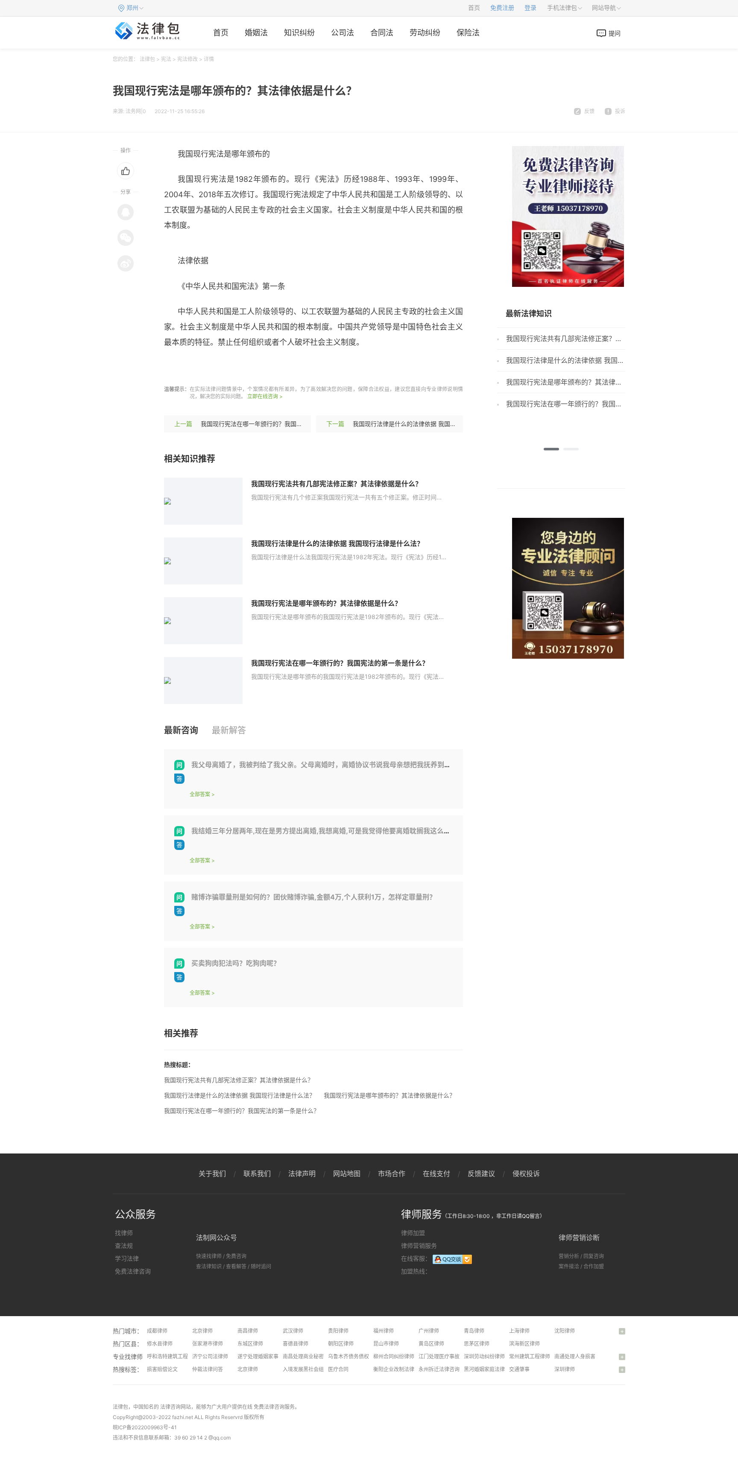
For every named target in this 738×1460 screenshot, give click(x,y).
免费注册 (502, 8)
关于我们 (212, 1173)
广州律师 (429, 1331)
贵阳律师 (338, 1331)
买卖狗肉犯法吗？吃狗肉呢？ (235, 963)
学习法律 (127, 1258)
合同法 (381, 32)
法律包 (147, 59)
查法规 (124, 1245)
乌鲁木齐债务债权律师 (353, 1356)
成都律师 (157, 1331)
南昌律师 (247, 1331)
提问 (615, 33)
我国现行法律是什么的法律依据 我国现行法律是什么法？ (428, 423)
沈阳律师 (564, 1331)
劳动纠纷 (425, 32)
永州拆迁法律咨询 (439, 1369)
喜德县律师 (295, 1343)
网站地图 (346, 1173)
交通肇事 (519, 1369)
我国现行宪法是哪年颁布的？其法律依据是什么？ (326, 603)
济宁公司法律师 (210, 1356)
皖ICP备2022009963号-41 (145, 1427)
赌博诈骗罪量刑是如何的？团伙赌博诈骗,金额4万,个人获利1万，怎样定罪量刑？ (313, 897)
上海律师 (519, 1331)
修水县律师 (160, 1343)
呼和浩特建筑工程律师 (172, 1356)
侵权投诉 (526, 1173)
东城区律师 (250, 1343)
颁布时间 (303, 367)
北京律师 (202, 1331)
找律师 (124, 1232)
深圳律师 (564, 1369)
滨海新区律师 (524, 1343)
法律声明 (302, 1173)
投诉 (620, 111)
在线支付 (436, 1173)
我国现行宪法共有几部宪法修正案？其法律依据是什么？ (336, 483)
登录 (530, 8)
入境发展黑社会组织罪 (308, 1369)
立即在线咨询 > (265, 396)
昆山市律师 (386, 1343)
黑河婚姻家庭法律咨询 (489, 1369)
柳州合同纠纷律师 (393, 1356)
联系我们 (257, 1173)
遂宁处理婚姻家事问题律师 (268, 1356)
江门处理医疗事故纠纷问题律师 (454, 1356)
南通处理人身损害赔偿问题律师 (590, 1356)
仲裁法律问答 (207, 1369)
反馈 (589, 111)
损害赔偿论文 (162, 1369)
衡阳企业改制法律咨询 (399, 1369)
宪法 (166, 59)
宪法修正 (237, 367)
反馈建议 (481, 1173)
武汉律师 (293, 1331)
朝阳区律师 (341, 1343)
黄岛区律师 (431, 1343)
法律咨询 (170, 1407)
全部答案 (200, 794)
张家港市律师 (207, 1343)
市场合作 (391, 1173)
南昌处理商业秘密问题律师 (313, 1356)
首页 (474, 8)
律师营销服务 (419, 1245)
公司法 (342, 32)
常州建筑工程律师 (529, 1356)
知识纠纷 (299, 32)
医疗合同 (338, 1369)
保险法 (468, 32)
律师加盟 (413, 1232)
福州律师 (383, 1331)
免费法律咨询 (133, 1271)
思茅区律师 (476, 1343)
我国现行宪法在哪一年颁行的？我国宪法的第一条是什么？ (278, 423)
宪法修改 (187, 59)
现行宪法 (204, 367)
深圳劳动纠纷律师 (484, 1356)
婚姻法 (256, 32)
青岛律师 (474, 1331)
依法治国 (270, 367)
